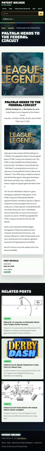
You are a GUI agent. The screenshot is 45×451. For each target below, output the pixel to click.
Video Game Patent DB (22, 9)
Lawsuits (11, 28)
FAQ (34, 9)
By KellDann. (22, 438)
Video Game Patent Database (22, 443)
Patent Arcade (11, 435)
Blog (10, 9)
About (40, 9)
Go (41, 13)
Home (4, 9)
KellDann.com (7, 19)
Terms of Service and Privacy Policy (14, 446)
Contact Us (38, 443)
